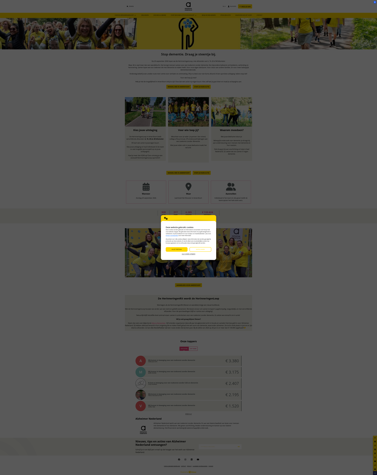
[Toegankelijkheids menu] (375, 2)
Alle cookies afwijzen (188, 254)
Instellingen (200, 249)
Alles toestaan (177, 249)
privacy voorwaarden (172, 235)
